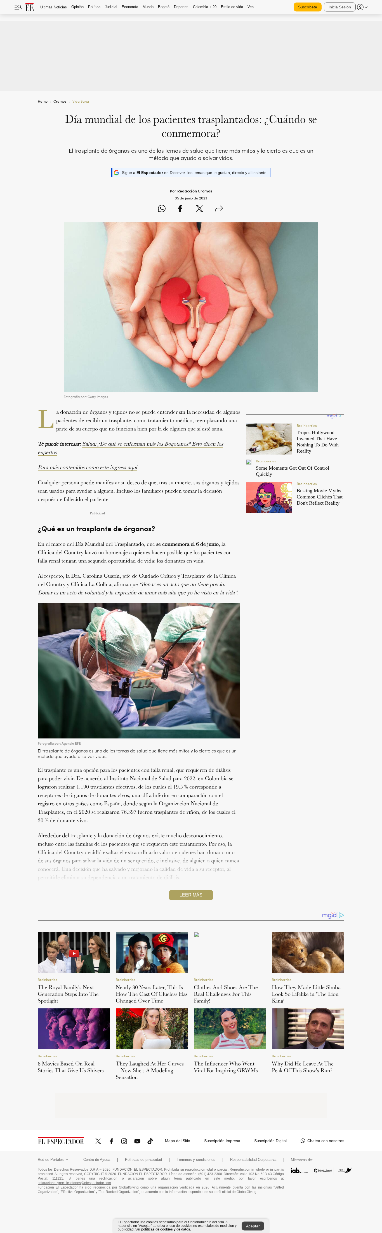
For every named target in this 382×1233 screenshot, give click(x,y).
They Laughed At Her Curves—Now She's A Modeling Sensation (150, 1070)
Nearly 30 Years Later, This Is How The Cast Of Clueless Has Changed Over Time (152, 993)
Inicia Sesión (340, 7)
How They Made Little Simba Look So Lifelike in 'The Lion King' (306, 993)
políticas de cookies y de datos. (166, 1229)
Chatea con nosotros (325, 1140)
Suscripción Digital (270, 1140)
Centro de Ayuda (96, 1160)
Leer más (191, 895)
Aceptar (253, 1226)
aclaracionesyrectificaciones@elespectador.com (74, 1183)
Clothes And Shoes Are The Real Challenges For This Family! (226, 993)
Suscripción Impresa (222, 1140)
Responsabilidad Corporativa (253, 1160)
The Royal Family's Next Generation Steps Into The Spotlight (68, 993)
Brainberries (47, 979)
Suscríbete (307, 7)
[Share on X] (199, 209)
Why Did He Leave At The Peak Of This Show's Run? (303, 1067)
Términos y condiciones (196, 1160)
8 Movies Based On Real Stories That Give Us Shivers (71, 1067)
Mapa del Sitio (177, 1140)
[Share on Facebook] (180, 209)
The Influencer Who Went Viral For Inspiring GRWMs (226, 1067)
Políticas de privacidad (143, 1160)
